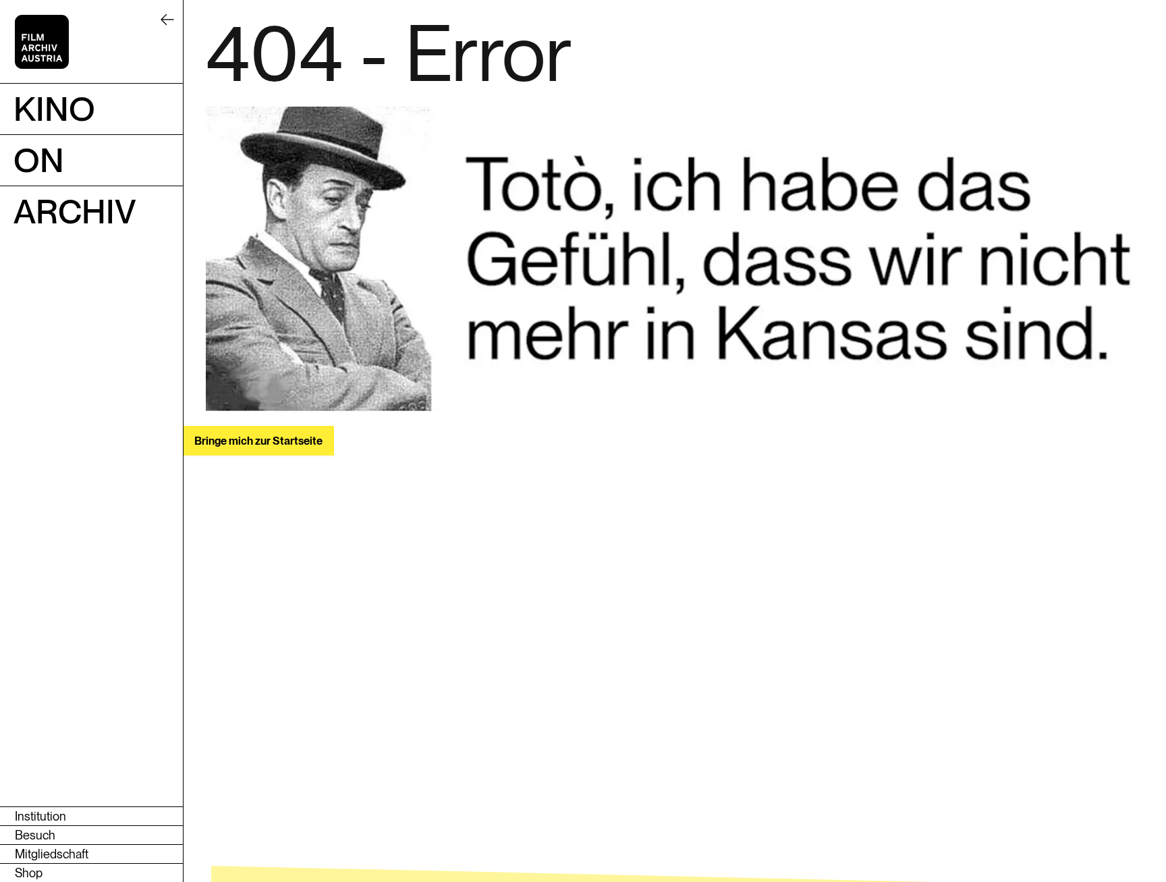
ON (38, 160)
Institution (40, 816)
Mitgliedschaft (51, 854)
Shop (29, 873)
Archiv (74, 211)
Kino (54, 108)
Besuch (35, 835)
